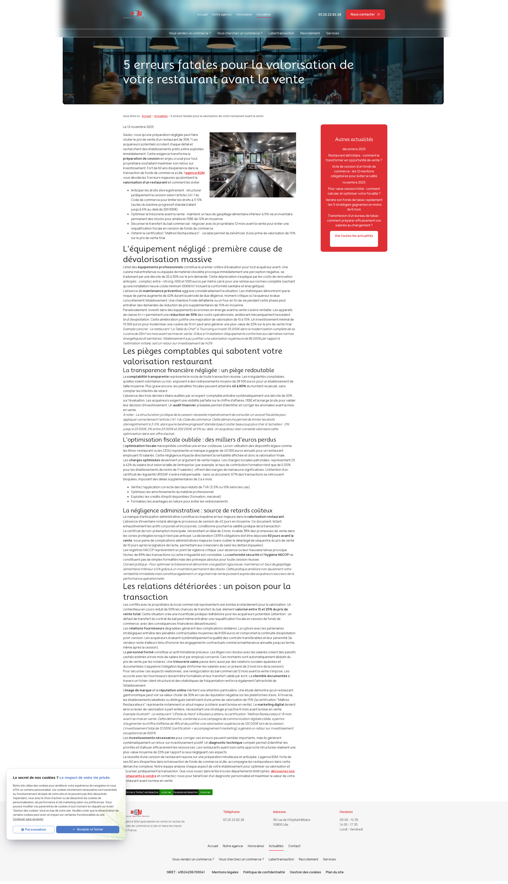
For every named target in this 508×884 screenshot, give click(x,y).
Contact (294, 846)
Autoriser (166, 792)
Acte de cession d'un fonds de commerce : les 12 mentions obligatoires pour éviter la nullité (354, 171)
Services (332, 33)
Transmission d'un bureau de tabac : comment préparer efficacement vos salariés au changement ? (354, 220)
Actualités (264, 14)
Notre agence (222, 14)
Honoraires (244, 14)
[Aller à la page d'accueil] (136, 14)
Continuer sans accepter (28, 819)
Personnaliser (35, 829)
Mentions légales (225, 872)
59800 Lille (292, 822)
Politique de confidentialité (264, 872)
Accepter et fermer (89, 829)
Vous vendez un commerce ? (190, 33)
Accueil (202, 14)
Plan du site (335, 872)
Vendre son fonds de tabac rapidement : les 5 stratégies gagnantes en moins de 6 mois (354, 204)
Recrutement (310, 33)
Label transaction (281, 33)
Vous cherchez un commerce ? (239, 33)
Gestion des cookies (305, 872)
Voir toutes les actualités (354, 235)
